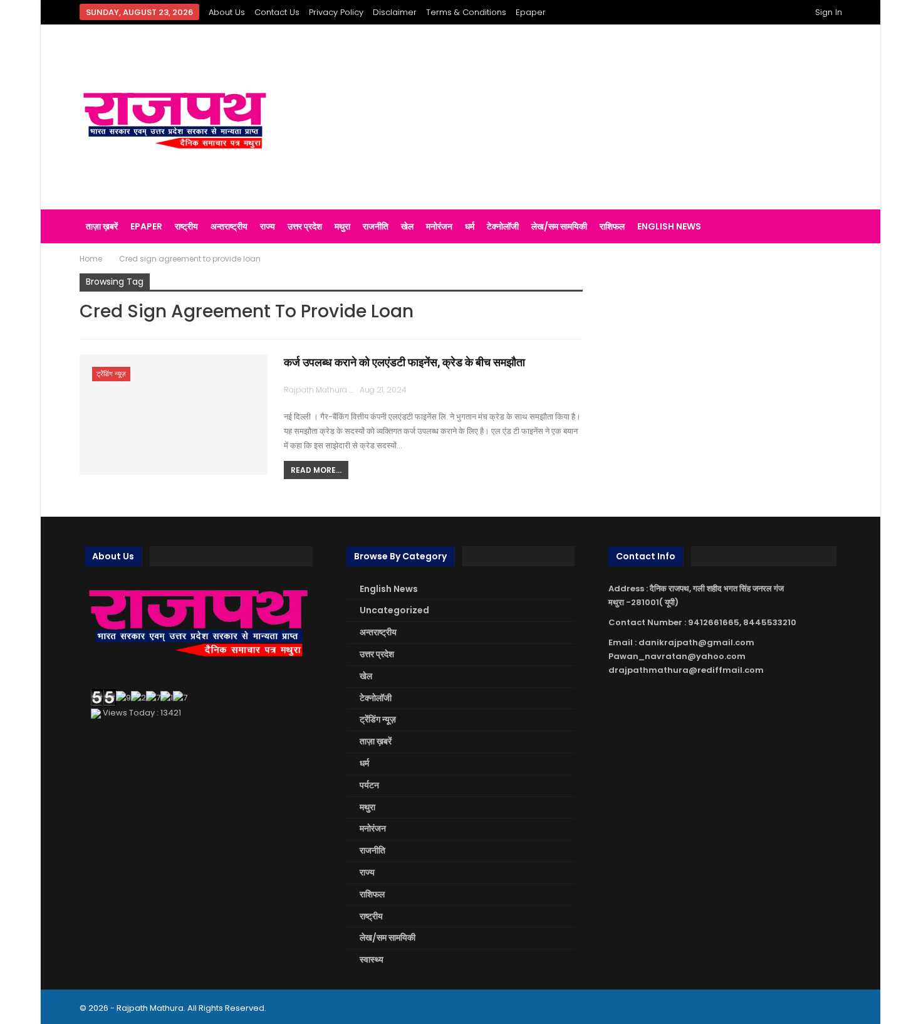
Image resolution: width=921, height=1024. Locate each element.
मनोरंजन (439, 226)
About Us (227, 12)
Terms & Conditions (466, 12)
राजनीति (375, 226)
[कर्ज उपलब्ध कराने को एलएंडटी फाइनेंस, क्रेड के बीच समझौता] (174, 414)
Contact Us (276, 12)
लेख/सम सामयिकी (559, 226)
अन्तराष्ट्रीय (229, 226)
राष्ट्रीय (186, 226)
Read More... (316, 470)
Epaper (531, 12)
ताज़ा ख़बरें (102, 226)
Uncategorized (394, 610)
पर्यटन (369, 785)
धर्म (469, 226)
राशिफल (612, 226)
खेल (407, 226)
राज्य (267, 226)
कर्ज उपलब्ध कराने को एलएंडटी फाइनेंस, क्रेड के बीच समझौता (404, 361)
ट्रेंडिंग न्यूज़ (111, 374)
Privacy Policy (336, 12)
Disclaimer (395, 12)
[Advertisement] (591, 117)
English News (669, 226)
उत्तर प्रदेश (305, 226)
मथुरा (342, 226)
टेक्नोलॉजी (503, 226)
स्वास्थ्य (371, 959)
